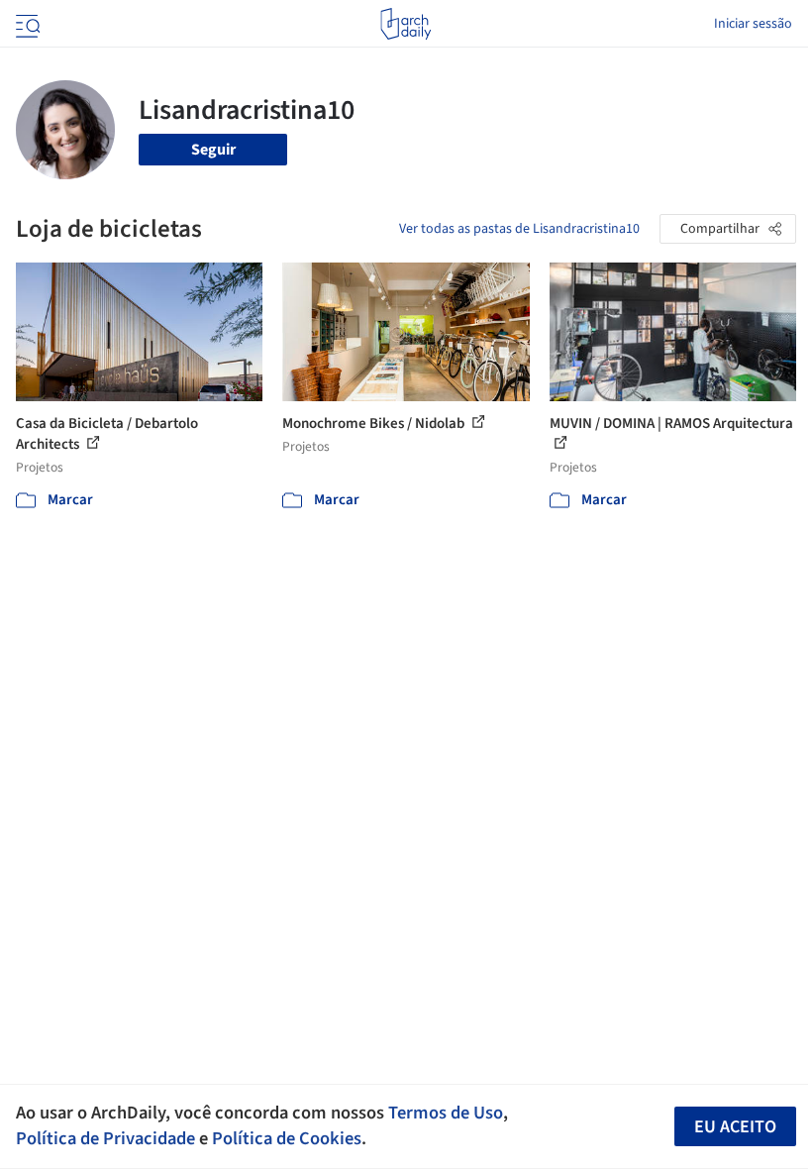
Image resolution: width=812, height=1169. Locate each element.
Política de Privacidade (105, 1138)
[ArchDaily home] (405, 24)
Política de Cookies (286, 1138)
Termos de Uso (445, 1112)
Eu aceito (735, 1127)
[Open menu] (26, 24)
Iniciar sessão (753, 24)
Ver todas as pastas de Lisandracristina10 (519, 229)
